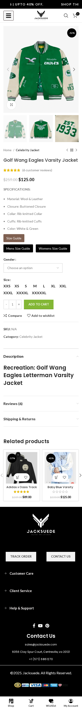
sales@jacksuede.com (41, 644)
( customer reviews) (37, 170)
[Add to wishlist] (26, 477)
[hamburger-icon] (8, 16)
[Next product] (76, 150)
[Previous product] (67, 150)
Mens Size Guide (18, 248)
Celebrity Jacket (27, 150)
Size (6, 280)
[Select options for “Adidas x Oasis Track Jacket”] (18, 477)
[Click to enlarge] (11, 104)
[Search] (66, 15)
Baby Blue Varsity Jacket (60, 488)
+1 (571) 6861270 (41, 659)
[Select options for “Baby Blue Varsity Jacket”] (56, 477)
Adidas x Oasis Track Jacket (21, 488)
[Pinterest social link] (47, 625)
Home (7, 150)
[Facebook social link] (34, 625)
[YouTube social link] (40, 625)
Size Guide (13, 238)
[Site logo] (41, 15)
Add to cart (38, 304)
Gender (9, 259)
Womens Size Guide (53, 248)
